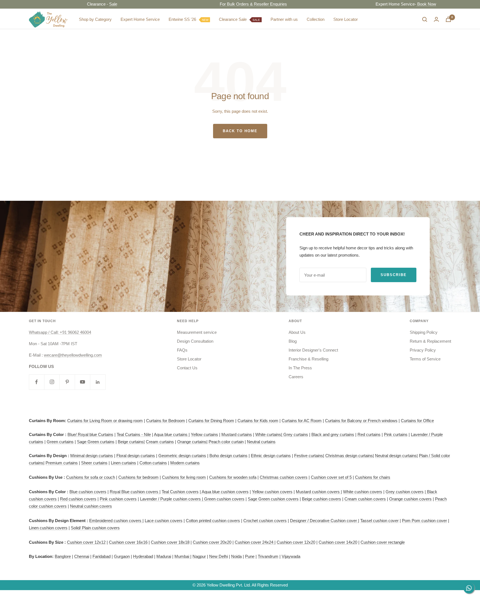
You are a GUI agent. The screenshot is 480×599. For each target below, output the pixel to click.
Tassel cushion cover (379, 520)
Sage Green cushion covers (273, 499)
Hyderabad (143, 556)
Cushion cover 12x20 (296, 542)
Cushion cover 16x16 (128, 542)
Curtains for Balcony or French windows (361, 420)
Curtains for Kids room (258, 420)
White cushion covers (362, 491)
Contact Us (187, 367)
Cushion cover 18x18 (170, 542)
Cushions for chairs (372, 477)
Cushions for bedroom (138, 477)
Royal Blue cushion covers (134, 491)
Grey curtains (295, 434)
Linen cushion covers (48, 527)
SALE (256, 19)
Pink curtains (396, 434)
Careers (296, 376)
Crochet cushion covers (265, 520)
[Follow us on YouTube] (82, 382)
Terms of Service (425, 359)
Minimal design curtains (91, 455)
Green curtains (60, 441)
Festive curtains (308, 455)
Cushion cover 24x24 (254, 542)
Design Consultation (195, 341)
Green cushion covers (223, 499)
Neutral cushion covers (91, 506)
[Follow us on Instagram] (51, 382)
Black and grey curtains (332, 434)
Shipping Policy (424, 332)
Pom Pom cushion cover (424, 520)
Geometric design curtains (182, 455)
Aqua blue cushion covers (225, 491)
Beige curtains (131, 441)
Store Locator (345, 19)
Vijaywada (291, 556)
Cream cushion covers (365, 499)
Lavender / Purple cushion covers (171, 499)
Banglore (63, 556)
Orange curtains (191, 441)
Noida (236, 556)
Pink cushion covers (118, 499)
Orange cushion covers (410, 499)
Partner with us (284, 19)
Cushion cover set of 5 (331, 477)
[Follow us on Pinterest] (67, 382)
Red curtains (369, 434)
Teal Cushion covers (180, 491)
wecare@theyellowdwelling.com (73, 355)
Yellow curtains (204, 434)
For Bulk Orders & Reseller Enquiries (237, 4)
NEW (205, 19)
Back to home (240, 131)
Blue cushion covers (87, 491)
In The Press (300, 367)
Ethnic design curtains (271, 455)
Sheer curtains (94, 462)
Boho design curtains (228, 455)
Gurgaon (122, 556)
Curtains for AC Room (302, 420)
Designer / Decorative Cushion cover (324, 520)
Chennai (81, 556)
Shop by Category (95, 19)
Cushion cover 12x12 (86, 542)
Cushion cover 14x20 (338, 542)
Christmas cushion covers (284, 477)
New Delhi (218, 556)
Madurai (163, 556)
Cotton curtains (153, 462)
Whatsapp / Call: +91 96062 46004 (60, 332)
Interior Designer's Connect (313, 350)
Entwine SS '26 (188, 19)
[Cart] (448, 19)
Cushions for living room (184, 477)
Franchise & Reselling (308, 359)
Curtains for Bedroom (165, 420)
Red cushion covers (78, 499)
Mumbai (182, 556)
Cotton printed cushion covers (213, 520)
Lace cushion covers (163, 520)
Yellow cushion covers (272, 491)
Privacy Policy (423, 350)
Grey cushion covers (405, 491)
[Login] (436, 19)
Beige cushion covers (321, 499)
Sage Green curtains (95, 441)
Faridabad (101, 556)
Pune (249, 556)
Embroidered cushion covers (115, 520)
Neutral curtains (261, 441)
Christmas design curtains (349, 455)
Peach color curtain (226, 441)
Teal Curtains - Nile (134, 434)
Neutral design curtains (396, 455)
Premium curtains (62, 462)
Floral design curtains (135, 455)
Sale (97, 4)
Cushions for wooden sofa (232, 477)
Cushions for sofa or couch (90, 477)
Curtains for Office (417, 420)
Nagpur (199, 556)
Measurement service (197, 332)
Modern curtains (185, 462)
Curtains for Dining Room (211, 420)
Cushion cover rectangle (383, 542)
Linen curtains (123, 462)
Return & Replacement (430, 341)
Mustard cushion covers (318, 491)
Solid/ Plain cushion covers (95, 527)
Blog (293, 341)
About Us (297, 332)
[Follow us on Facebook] (36, 382)
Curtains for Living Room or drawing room (105, 420)
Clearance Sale (239, 19)
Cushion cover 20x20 (212, 542)
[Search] (424, 19)
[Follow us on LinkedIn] (97, 382)
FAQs (182, 350)
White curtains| (269, 434)
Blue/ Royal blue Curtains (90, 434)
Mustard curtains (236, 434)
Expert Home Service (140, 19)
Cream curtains (160, 441)
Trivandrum (268, 556)
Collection (315, 19)
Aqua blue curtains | (172, 434)
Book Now (410, 4)
